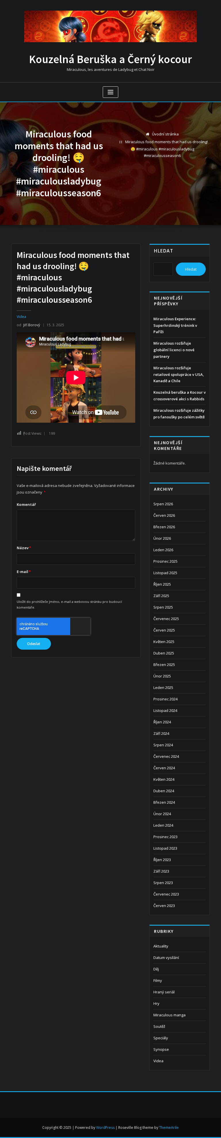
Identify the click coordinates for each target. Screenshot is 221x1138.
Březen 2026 (164, 526)
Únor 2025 (162, 676)
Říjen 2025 (162, 584)
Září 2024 (161, 733)
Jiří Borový (28, 325)
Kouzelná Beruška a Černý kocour (110, 59)
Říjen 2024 (162, 722)
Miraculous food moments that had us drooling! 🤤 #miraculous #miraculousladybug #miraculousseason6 (166, 148)
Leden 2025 (163, 687)
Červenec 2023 (166, 894)
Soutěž (159, 1026)
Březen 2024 (164, 802)
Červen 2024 (164, 767)
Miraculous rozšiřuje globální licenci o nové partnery (174, 350)
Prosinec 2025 (165, 561)
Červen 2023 (164, 905)
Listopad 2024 (165, 710)
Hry (156, 1003)
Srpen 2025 (163, 607)
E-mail (24, 571)
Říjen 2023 (162, 859)
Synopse (161, 1049)
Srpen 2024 (163, 744)
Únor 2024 (162, 813)
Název (24, 547)
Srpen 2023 (163, 882)
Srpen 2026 (163, 503)
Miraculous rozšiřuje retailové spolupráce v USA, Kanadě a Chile (178, 374)
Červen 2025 (164, 630)
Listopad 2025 (165, 572)
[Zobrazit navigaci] (110, 92)
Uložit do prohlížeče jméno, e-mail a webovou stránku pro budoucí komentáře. (69, 604)
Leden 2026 (163, 549)
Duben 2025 (163, 653)
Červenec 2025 (166, 618)
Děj (156, 969)
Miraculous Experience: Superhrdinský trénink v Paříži (175, 325)
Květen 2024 (163, 779)
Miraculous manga (169, 1014)
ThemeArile (169, 1127)
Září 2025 (161, 595)
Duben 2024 (163, 790)
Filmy (157, 980)
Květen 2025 (163, 641)
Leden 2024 (163, 825)
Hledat (163, 251)
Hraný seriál (164, 992)
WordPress (105, 1127)
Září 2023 (161, 871)
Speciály (160, 1037)
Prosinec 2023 (165, 836)
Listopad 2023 (165, 848)
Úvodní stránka (165, 134)
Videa (21, 316)
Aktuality (160, 946)
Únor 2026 (162, 538)
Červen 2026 (164, 515)
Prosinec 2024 (165, 699)
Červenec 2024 (166, 756)
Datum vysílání (166, 957)
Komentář (26, 504)
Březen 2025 (164, 664)
